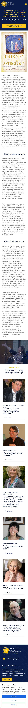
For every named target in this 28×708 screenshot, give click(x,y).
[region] (14, 695)
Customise (14, 700)
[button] (25, 4)
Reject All (14, 704)
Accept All (14, 696)
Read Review (8, 418)
